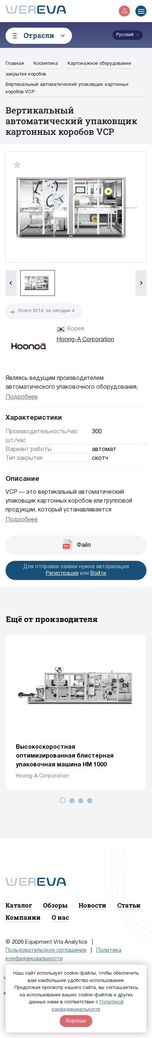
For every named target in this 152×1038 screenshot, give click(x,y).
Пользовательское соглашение (46, 950)
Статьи (129, 905)
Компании (23, 917)
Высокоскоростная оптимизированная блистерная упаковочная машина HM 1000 (65, 756)
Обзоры (55, 905)
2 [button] (73, 801)
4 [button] (90, 801)
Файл (84, 545)
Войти (98, 573)
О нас (60, 917)
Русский (125, 35)
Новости (92, 905)
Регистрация (62, 573)
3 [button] (82, 801)
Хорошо (76, 1021)
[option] (76, 712)
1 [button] (64, 801)
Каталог (19, 905)
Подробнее (22, 397)
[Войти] (124, 11)
